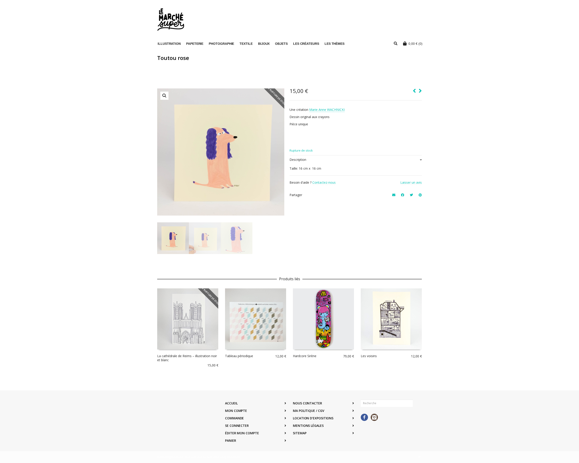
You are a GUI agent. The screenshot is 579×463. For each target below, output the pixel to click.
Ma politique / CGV (308, 410)
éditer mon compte (242, 433)
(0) (415, 43)
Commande (234, 418)
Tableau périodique (239, 356)
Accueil (231, 403)
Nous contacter (307, 403)
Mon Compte (236, 410)
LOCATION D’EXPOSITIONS (313, 418)
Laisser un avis (411, 182)
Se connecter (237, 425)
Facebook (364, 417)
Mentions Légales (308, 425)
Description (298, 159)
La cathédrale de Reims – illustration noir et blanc (187, 358)
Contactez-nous (324, 182)
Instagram (374, 417)
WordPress (233, 457)
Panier (230, 440)
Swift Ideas (212, 457)
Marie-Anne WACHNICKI (327, 109)
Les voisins (369, 356)
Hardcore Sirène (304, 356)
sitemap (299, 433)
